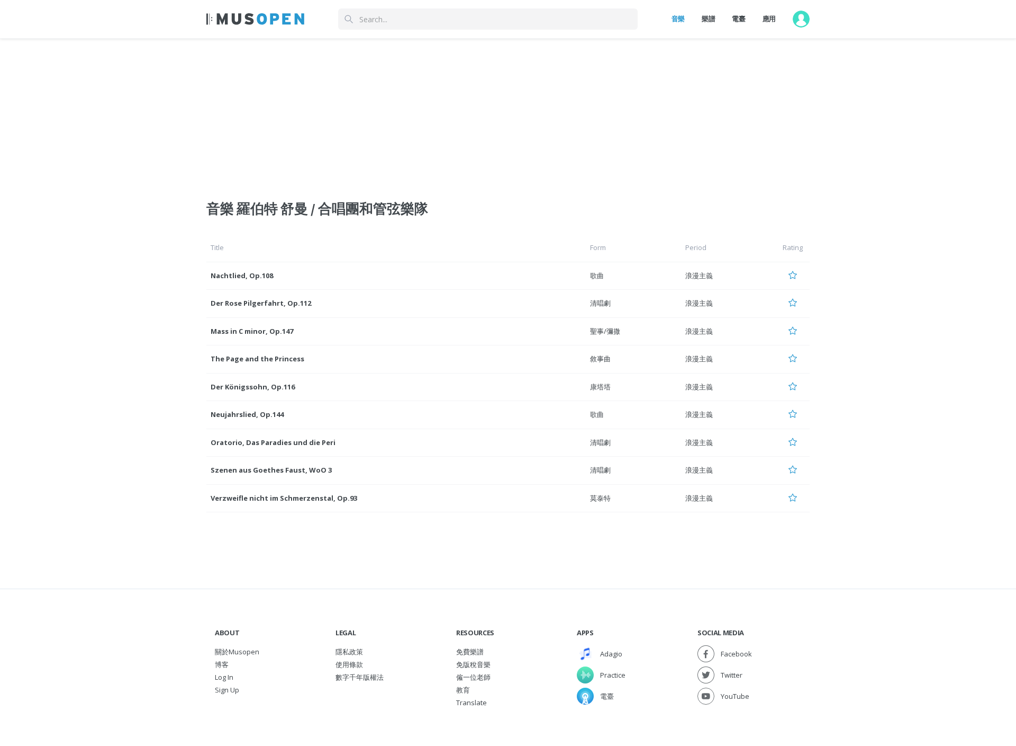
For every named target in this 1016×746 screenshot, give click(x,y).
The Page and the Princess (257, 358)
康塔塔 (600, 387)
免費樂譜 (470, 651)
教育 (463, 690)
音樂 (678, 18)
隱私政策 (349, 651)
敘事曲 (600, 358)
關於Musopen (237, 651)
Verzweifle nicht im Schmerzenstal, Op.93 (284, 498)
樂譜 (708, 18)
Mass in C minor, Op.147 (252, 331)
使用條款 (349, 664)
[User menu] (801, 19)
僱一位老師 (473, 677)
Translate (471, 702)
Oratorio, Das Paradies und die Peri (273, 442)
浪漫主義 (699, 275)
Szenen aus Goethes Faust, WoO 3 (271, 470)
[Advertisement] (508, 113)
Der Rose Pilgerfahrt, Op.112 (261, 303)
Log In (224, 677)
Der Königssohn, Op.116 (253, 387)
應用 (769, 18)
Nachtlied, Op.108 (242, 275)
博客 (222, 664)
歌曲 (597, 275)
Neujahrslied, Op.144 (247, 414)
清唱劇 (600, 303)
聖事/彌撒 (605, 331)
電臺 (738, 18)
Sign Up (227, 690)
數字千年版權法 (359, 677)
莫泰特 (600, 498)
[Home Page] (255, 19)
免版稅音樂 (473, 664)
